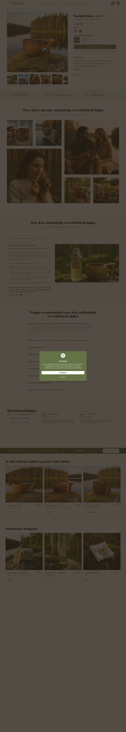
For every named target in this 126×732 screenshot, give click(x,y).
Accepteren (63, 372)
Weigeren (63, 377)
